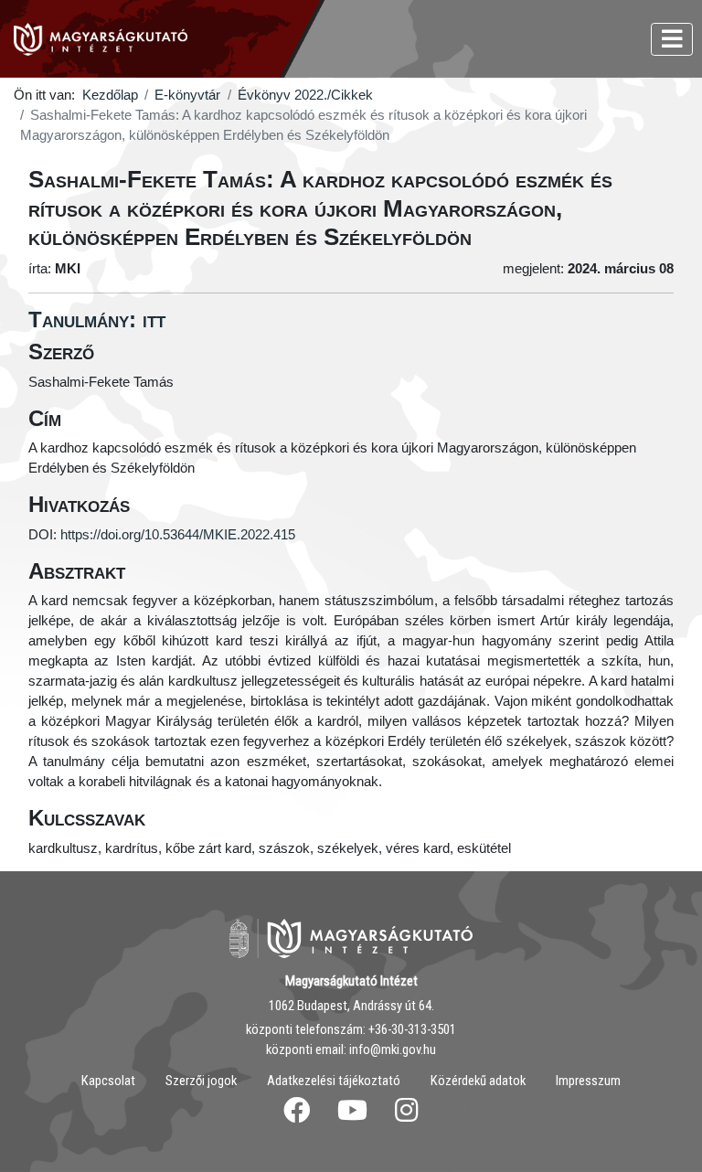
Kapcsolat (108, 1080)
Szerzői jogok (201, 1080)
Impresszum (588, 1080)
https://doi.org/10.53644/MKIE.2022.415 (177, 534)
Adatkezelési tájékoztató (333, 1080)
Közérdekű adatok (478, 1080)
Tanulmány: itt (96, 320)
